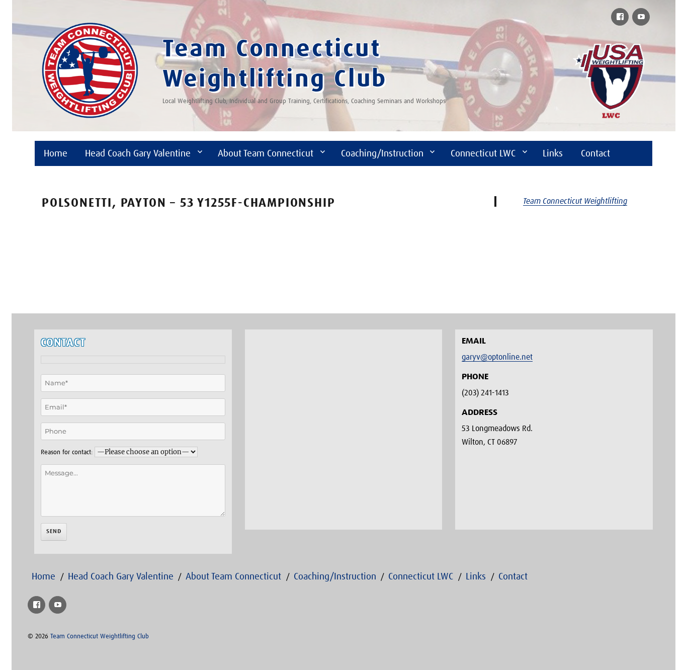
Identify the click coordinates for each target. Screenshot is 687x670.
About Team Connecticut (265, 153)
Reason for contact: (67, 452)
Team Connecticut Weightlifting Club (99, 636)
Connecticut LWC (483, 153)
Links (553, 153)
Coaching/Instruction (382, 153)
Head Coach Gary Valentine (138, 153)
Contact (595, 153)
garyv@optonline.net (497, 357)
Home (55, 153)
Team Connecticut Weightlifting (575, 201)
